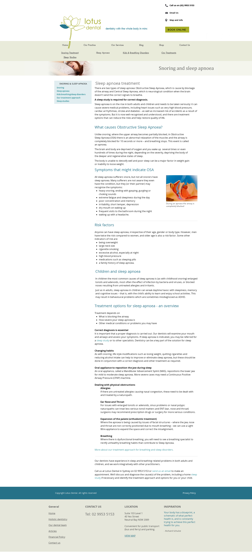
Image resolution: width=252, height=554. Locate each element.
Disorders (144, 52)
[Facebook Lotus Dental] (216, 36)
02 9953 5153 (103, 514)
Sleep (66, 57)
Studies (73, 57)
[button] (89, 45)
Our (163, 52)
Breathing (134, 52)
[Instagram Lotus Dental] (230, 36)
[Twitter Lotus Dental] (223, 36)
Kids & (126, 52)
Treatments (171, 52)
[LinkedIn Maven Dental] (209, 36)
